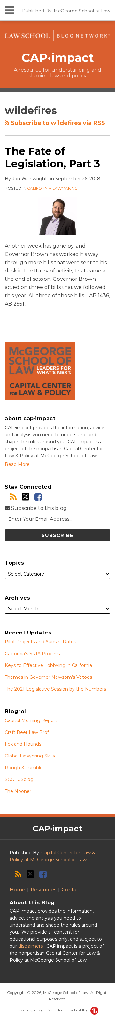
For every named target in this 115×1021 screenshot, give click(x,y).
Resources (43, 890)
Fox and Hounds (23, 744)
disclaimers (30, 946)
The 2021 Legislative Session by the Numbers (55, 689)
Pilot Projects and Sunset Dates (40, 642)
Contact (71, 890)
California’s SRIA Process (32, 653)
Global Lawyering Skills (30, 756)
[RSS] (13, 497)
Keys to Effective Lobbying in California (48, 665)
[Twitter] (25, 496)
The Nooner (18, 791)
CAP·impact (58, 58)
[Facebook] (38, 497)
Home (17, 890)
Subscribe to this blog (38, 508)
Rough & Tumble (24, 768)
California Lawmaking (52, 188)
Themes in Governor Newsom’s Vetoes (48, 677)
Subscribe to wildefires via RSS (57, 123)
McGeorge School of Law (82, 11)
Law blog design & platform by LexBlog (53, 1010)
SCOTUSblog (19, 779)
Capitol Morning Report (31, 720)
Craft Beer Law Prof (27, 732)
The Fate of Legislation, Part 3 (52, 157)
